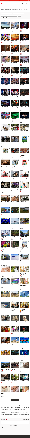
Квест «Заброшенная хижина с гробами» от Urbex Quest (14, 73)
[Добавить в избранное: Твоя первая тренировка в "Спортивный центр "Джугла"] (28, 326)
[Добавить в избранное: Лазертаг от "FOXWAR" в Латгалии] (9, 350)
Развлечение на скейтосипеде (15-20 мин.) (5, 297)
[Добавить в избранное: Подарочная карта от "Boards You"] (9, 207)
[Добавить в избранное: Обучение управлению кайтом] (18, 337)
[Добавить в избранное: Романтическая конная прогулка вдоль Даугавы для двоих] (18, 291)
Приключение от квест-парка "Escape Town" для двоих (4, 343)
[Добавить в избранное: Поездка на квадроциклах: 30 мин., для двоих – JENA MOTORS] (28, 302)
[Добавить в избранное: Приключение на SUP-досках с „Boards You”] (18, 230)
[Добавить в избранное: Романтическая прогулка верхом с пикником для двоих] (9, 326)
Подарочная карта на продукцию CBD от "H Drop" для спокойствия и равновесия (5, 131)
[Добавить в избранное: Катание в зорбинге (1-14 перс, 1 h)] (28, 291)
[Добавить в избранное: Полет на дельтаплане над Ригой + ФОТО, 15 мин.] (9, 254)
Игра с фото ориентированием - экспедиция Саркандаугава (24, 166)
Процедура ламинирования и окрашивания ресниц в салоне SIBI (5, 273)
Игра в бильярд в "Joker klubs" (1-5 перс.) (15, 285)
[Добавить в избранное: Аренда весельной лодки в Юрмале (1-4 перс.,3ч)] (28, 207)
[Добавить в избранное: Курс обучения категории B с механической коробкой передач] (9, 172)
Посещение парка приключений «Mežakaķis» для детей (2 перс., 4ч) (15, 380)
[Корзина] (26, 3)
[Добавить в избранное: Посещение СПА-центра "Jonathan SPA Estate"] (28, 374)
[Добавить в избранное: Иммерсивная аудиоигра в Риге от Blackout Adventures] (28, 112)
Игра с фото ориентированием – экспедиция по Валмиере (24, 248)
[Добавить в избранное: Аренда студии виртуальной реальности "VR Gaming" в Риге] (28, 67)
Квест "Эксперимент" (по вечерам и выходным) (24, 51)
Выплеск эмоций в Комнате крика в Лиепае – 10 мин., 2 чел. (24, 356)
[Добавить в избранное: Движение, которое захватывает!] (18, 326)
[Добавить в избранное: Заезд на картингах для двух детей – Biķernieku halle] (18, 362)
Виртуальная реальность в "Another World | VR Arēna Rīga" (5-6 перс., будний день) (24, 85)
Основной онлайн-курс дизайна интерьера (24, 201)
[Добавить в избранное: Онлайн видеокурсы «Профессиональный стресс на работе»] (28, 183)
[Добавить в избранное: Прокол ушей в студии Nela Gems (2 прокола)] (28, 386)
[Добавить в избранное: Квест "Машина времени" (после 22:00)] (28, 34)
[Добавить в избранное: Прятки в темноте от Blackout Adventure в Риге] (18, 112)
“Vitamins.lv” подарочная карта (5, 118)
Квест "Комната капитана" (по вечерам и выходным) (5, 51)
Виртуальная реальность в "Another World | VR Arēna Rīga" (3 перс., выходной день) (24, 96)
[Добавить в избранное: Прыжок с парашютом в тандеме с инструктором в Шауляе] (18, 254)
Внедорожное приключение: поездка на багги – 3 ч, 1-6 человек (5, 369)
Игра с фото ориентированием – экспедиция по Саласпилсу (5, 154)
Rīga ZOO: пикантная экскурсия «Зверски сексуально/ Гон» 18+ (5, 166)
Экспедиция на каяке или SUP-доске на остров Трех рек (24, 237)
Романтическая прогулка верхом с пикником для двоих (5, 332)
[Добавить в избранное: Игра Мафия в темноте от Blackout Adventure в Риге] (28, 100)
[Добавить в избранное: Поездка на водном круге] (9, 302)
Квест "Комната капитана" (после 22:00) (15, 51)
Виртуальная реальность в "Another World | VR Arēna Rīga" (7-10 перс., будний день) (5, 96)
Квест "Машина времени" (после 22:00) (24, 40)
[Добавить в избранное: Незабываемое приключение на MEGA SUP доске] (18, 207)
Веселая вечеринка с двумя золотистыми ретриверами (14, 321)
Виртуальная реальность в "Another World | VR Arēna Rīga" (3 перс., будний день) (5, 85)
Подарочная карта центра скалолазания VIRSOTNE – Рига (5, 248)
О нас (1, 425)
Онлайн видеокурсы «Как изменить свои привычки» (15, 201)
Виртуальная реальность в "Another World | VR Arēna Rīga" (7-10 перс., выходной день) (5, 107)
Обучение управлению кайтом (14, 343)
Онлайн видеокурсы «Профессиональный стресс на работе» (24, 190)
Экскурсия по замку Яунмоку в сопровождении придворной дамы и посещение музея (24, 155)
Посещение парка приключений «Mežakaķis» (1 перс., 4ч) (24, 273)
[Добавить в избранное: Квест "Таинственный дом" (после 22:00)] (28, 56)
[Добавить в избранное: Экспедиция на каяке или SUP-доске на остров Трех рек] (28, 230)
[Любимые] (24, 3)
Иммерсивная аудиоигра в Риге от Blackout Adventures (24, 119)
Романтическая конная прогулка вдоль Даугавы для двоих (15, 297)
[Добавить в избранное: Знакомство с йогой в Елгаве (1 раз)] (28, 362)
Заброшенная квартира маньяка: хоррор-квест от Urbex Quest (5, 73)
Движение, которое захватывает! (15, 332)
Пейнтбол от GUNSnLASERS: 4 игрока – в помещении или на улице (15, 142)
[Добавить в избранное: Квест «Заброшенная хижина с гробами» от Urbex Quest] (18, 67)
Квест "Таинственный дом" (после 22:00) (24, 62)
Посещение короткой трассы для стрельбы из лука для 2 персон (15, 131)
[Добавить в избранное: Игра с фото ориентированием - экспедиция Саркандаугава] (28, 160)
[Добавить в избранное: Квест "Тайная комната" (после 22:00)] (9, 34)
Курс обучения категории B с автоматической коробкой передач (24, 178)
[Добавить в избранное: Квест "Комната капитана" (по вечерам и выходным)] (9, 45)
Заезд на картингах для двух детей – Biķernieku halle (15, 369)
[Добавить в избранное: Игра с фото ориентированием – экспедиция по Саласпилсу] (9, 148)
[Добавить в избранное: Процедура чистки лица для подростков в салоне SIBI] (18, 386)
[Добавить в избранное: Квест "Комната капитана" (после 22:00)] (18, 45)
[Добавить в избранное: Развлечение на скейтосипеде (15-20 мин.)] (9, 291)
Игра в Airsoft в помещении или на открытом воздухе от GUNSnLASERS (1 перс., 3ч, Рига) (24, 131)
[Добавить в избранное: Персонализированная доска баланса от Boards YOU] (9, 315)
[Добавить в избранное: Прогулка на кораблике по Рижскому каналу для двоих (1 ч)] (28, 218)
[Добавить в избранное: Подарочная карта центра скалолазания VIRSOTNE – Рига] (9, 241)
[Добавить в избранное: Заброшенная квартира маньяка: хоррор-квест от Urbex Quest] (9, 67)
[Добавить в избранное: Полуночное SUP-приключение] (9, 218)
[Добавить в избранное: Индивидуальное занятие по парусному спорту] (9, 230)
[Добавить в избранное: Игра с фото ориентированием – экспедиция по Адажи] (18, 160)
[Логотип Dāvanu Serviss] (2, 3)
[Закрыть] (28, 0)
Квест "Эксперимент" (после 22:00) (4, 62)
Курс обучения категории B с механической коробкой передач (5, 178)
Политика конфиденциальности (14, 425)
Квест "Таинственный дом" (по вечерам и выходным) (14, 62)
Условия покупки (3, 428)
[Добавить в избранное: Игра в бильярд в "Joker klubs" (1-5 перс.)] (18, 278)
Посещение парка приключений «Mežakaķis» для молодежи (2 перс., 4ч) (24, 285)
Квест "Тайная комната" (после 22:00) (5, 40)
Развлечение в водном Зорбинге (5, 284)
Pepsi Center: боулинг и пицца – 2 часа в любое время (24, 343)
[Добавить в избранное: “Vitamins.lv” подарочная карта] (9, 112)
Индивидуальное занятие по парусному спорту (4, 237)
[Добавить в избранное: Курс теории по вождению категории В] (18, 172)
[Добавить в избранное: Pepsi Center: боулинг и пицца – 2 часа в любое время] (28, 337)
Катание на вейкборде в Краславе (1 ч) (5, 28)
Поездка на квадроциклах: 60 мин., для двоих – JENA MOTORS (15, 309)
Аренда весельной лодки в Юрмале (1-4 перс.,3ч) (24, 213)
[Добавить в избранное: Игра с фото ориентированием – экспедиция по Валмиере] (28, 241)
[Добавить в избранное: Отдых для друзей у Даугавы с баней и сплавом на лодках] (18, 22)
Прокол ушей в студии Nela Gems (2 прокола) (24, 392)
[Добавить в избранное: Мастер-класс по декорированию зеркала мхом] (18, 267)
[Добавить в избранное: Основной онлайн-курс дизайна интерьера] (28, 195)
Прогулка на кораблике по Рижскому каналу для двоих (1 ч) (24, 224)
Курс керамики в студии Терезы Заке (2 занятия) (24, 260)
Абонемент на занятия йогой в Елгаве (5, 380)
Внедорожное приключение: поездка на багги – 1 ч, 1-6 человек (15, 356)
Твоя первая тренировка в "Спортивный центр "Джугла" (24, 332)
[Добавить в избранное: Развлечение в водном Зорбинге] (9, 278)
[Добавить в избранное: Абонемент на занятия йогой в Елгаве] (9, 374)
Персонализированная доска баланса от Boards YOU (4, 321)
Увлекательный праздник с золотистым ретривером (23, 321)
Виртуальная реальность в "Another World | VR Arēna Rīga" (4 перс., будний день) (15, 85)
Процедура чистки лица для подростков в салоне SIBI (14, 392)
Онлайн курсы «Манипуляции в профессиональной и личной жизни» (5, 202)
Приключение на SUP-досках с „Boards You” (14, 237)
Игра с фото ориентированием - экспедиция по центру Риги (24, 142)
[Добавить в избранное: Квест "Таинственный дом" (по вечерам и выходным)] (18, 56)
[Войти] (22, 3)
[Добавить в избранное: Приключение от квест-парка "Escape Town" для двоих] (9, 337)
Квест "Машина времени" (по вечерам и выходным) (14, 40)
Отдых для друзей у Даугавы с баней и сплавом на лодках (14, 28)
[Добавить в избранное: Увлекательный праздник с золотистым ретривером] (28, 315)
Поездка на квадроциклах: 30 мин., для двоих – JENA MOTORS (24, 309)
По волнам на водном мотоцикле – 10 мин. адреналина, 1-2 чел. (15, 224)
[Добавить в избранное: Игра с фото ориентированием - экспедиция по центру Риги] (28, 136)
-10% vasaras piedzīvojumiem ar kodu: (13, 0)
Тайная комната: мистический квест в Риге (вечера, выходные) (24, 28)
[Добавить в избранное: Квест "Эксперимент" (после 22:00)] (9, 56)
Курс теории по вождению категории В (14, 178)
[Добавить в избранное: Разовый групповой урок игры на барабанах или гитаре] (9, 183)
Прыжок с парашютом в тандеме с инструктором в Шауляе (15, 260)
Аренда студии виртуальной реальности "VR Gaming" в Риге (24, 73)
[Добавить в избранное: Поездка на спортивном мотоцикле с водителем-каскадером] (18, 148)
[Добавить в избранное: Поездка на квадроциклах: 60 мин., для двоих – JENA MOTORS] (18, 302)
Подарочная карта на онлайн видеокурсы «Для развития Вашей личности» (15, 190)
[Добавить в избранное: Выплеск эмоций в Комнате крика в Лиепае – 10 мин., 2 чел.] (28, 350)
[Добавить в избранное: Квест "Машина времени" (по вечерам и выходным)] (18, 34)
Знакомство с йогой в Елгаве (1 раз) (24, 368)
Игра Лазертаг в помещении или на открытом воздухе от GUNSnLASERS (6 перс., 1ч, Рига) (5, 143)
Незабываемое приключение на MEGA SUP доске (14, 213)
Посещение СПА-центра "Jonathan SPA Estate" (24, 380)
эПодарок (2, 427)
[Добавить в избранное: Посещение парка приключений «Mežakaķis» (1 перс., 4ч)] (28, 267)
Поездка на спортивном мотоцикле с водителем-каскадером (15, 154)
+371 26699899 (15, 421)
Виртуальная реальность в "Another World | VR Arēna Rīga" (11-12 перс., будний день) (15, 96)
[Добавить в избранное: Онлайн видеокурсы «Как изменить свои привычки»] (18, 195)
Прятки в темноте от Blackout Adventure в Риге (14, 119)
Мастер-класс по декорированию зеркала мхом (15, 273)
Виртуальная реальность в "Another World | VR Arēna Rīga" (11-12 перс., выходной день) (15, 107)
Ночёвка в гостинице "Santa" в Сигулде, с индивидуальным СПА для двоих (5, 393)
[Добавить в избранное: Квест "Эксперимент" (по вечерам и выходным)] (28, 45)
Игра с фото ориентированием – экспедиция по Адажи (14, 166)
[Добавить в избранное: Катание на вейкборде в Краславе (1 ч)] (9, 22)
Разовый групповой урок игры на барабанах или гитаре (5, 189)
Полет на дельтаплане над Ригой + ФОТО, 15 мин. (5, 260)
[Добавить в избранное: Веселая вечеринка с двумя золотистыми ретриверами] (18, 315)
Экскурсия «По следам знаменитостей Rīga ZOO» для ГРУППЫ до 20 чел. (14, 248)
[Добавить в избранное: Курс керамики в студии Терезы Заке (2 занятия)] (28, 254)
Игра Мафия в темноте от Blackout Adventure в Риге (24, 107)
